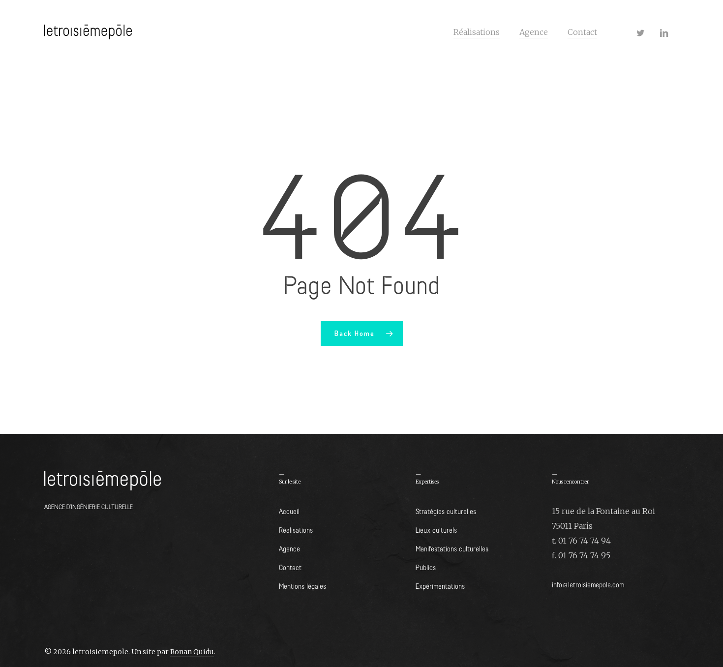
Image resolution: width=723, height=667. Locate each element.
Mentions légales (302, 585)
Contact (290, 567)
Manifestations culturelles (452, 548)
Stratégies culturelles (446, 511)
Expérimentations (440, 585)
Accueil (289, 511)
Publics (426, 567)
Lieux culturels (436, 529)
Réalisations (296, 529)
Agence (289, 548)
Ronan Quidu (192, 651)
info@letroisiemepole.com (588, 584)
